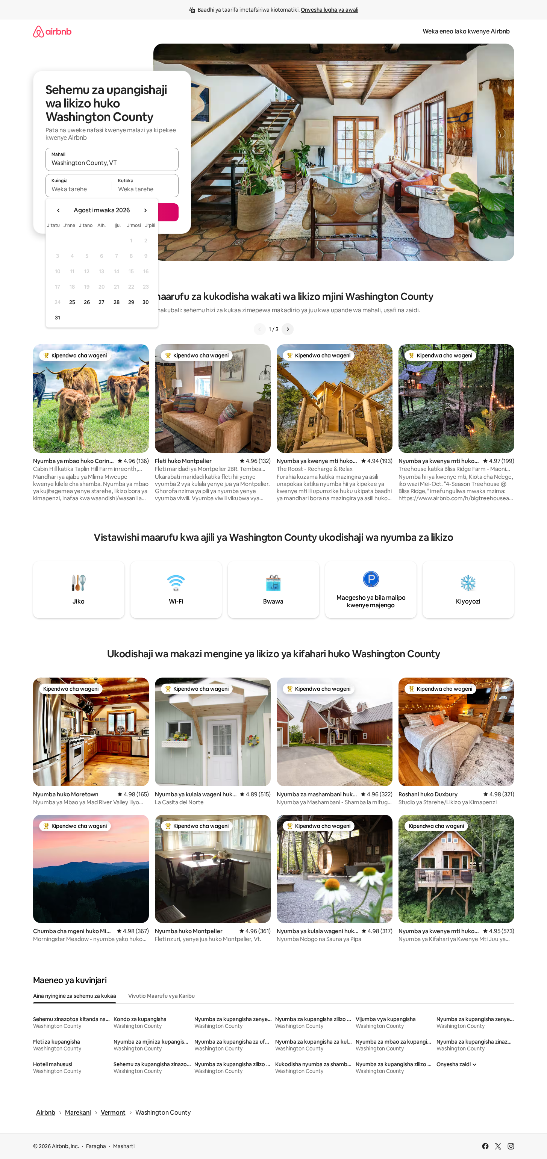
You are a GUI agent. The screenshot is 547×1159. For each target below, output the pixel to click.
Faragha (96, 1146)
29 (131, 302)
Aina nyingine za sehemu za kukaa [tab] (74, 996)
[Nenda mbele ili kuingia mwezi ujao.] (145, 210)
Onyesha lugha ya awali (329, 9)
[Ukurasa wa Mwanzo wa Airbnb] (52, 31)
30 (145, 302)
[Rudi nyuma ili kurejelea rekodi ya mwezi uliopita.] (58, 210)
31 (57, 317)
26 (87, 302)
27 (101, 302)
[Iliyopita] (260, 329)
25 (72, 302)
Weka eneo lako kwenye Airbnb (466, 31)
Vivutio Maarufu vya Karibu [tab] (161, 996)
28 (117, 302)
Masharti (124, 1146)
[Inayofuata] (288, 329)
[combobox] (112, 162)
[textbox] (79, 189)
